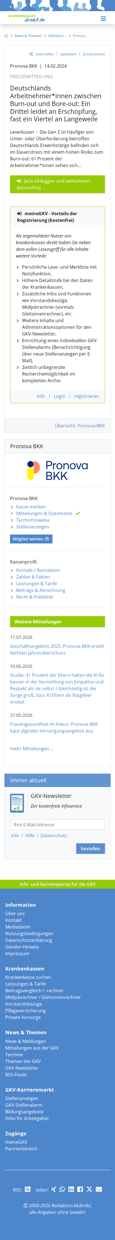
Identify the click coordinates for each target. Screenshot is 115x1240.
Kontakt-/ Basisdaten (38, 570)
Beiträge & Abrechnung (40, 590)
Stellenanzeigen (32, 527)
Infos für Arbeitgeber (27, 1118)
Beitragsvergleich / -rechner (34, 990)
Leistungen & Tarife (36, 583)
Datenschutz (53, 835)
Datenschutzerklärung (28, 940)
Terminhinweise (33, 520)
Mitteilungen (44, 513)
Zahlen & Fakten (33, 577)
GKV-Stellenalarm (23, 1105)
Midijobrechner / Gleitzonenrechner (43, 997)
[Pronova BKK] (57, 469)
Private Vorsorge (23, 1017)
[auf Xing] (53, 1189)
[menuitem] (6, 35)
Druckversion (94, 54)
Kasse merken (31, 507)
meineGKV (16, 1142)
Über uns (15, 913)
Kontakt (13, 920)
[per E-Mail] (99, 1189)
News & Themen (26, 1032)
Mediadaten (17, 927)
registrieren (86, 396)
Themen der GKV (23, 1061)
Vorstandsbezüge (23, 1004)
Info (15, 835)
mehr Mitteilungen (29, 749)
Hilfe (30, 835)
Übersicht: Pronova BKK (80, 426)
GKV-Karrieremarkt (29, 1089)
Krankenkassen (24, 968)
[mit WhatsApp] (62, 1189)
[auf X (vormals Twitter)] (89, 1189)
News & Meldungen (25, 1041)
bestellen (90, 849)
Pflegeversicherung (25, 1011)
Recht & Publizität (34, 597)
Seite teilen (45, 54)
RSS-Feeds (16, 1075)
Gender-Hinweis (22, 947)
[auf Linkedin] (71, 1189)
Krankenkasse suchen (28, 977)
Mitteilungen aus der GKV (32, 1048)
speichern (68, 54)
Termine (14, 1055)
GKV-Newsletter (22, 1068)
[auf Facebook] (80, 1189)
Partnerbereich (21, 1149)
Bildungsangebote (24, 1112)
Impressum (17, 953)
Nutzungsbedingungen (29, 933)
